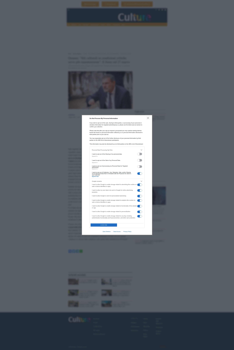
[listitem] (117, 150)
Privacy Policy (127, 231)
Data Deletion (107, 231)
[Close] (148, 118)
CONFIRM (103, 225)
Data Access (117, 231)
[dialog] (117, 175)
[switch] (139, 154)
